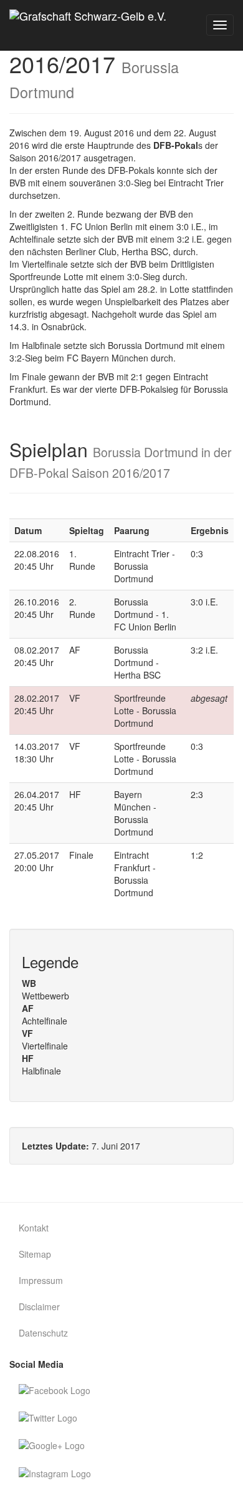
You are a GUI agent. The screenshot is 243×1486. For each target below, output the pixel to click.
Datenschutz (43, 1333)
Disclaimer (39, 1306)
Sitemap (35, 1254)
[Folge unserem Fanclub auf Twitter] (121, 1417)
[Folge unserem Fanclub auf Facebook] (121, 1390)
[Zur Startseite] (92, 25)
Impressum (41, 1280)
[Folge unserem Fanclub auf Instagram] (121, 1472)
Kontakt (34, 1227)
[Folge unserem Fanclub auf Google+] (121, 1445)
